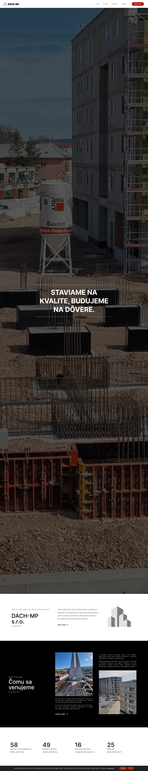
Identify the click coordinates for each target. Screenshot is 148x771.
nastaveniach (110, 768)
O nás (97, 4)
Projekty (115, 4)
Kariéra (124, 4)
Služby (105, 4)
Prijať (123, 768)
